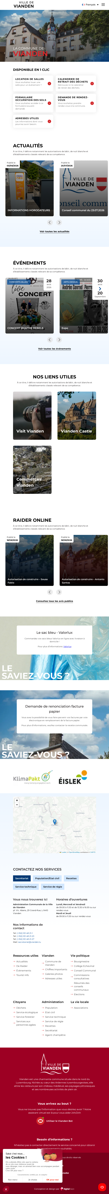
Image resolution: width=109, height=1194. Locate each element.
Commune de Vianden (53, 963)
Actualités (22, 961)
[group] (33, 777)
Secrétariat (21, 878)
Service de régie (52, 886)
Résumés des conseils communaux (81, 986)
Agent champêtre (55, 1035)
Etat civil (50, 1012)
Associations (81, 1007)
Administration (53, 1002)
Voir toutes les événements (54, 348)
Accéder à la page (32, 416)
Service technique (25, 886)
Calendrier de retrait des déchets (73, 83)
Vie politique (80, 955)
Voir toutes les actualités (54, 231)
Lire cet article (29, 188)
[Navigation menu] (103, 4)
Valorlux (67, 646)
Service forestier (25, 1017)
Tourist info (22, 975)
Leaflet (63, 852)
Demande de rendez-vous (73, 101)
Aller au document (29, 560)
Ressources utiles (25, 955)
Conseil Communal (85, 970)
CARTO (92, 852)
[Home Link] (54, 1064)
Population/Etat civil (47, 878)
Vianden (48, 955)
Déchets (21, 1007)
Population (51, 1007)
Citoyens (19, 1002)
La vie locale (80, 1002)
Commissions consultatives (81, 977)
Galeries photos (54, 974)
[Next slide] (59, 222)
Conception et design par (54, 1191)
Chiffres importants (56, 969)
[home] (17, 5)
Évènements (23, 970)
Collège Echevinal (84, 966)
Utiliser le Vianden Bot (59, 1121)
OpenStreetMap (74, 852)
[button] (90, 5)
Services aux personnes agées (26, 1023)
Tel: (23, 933)
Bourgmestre (81, 961)
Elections (79, 994)
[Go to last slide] (50, 222)
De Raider (22, 966)
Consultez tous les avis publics (54, 601)
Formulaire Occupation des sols (30, 103)
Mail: (27, 942)
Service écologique (27, 1012)
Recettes (71, 878)
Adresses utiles (29, 121)
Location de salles (29, 82)
